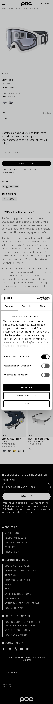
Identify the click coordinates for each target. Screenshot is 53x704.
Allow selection (27, 395)
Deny (26, 404)
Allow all (26, 387)
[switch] (45, 366)
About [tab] (43, 306)
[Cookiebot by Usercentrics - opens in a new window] (37, 298)
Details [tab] (27, 306)
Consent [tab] (10, 306)
